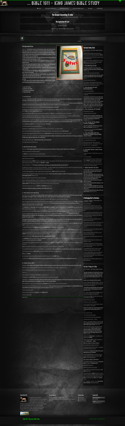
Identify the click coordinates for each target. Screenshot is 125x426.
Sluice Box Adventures (50, 8)
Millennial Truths (61, 397)
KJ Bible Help (99, 8)
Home (39, 8)
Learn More (24, 297)
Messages (90, 8)
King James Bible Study (78, 8)
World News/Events (64, 8)
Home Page (81, 397)
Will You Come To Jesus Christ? (91, 343)
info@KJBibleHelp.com (97, 402)
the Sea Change (64, 399)
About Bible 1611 (82, 399)
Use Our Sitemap (82, 400)
